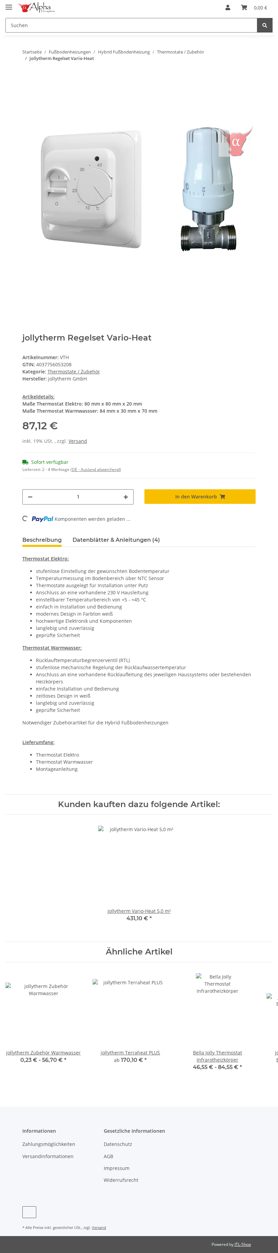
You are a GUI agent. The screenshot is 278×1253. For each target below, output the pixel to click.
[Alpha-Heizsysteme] (36, 7)
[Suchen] (265, 25)
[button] (228, 7)
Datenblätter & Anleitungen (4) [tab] (116, 540)
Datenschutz (118, 1144)
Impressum (117, 1168)
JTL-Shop (243, 1244)
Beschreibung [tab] (42, 540)
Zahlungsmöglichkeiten (48, 1144)
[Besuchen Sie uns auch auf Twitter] (29, 1212)
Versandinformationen (48, 1156)
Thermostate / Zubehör (73, 371)
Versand (77, 441)
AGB (108, 1156)
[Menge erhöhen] (125, 497)
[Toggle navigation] (8, 4)
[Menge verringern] (30, 497)
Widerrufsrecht (121, 1180)
